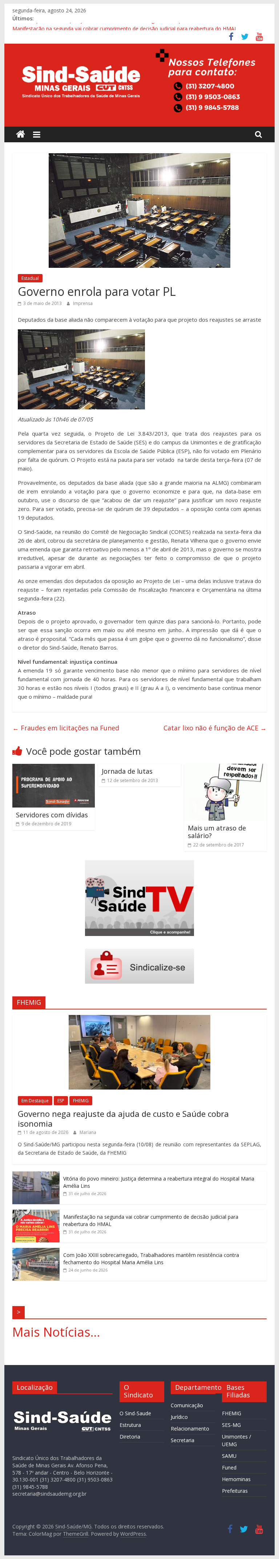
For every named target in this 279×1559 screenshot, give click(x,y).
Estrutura (130, 1424)
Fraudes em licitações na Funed (65, 727)
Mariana (88, 1132)
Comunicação (187, 1405)
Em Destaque (35, 1101)
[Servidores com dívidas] (53, 768)
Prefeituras (235, 1490)
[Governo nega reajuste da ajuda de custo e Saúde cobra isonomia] (139, 1018)
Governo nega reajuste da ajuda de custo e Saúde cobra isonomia (123, 1118)
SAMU (229, 1455)
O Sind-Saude (135, 1413)
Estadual (30, 278)
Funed (229, 1467)
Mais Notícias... (56, 1332)
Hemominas (236, 1479)
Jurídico (179, 1416)
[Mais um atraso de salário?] (225, 768)
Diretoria (130, 1436)
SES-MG (231, 1424)
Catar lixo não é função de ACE (215, 727)
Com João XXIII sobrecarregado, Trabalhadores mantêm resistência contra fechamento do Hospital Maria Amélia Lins (151, 1258)
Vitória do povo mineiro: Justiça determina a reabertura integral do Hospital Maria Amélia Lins (122, 26)
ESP (60, 1101)
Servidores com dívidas (52, 814)
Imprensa (83, 303)
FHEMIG (81, 1101)
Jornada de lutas (127, 771)
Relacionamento (190, 1428)
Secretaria (182, 1440)
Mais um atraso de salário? (217, 832)
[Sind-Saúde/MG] (20, 134)
